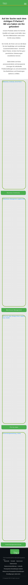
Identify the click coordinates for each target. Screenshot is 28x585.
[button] (13, 569)
